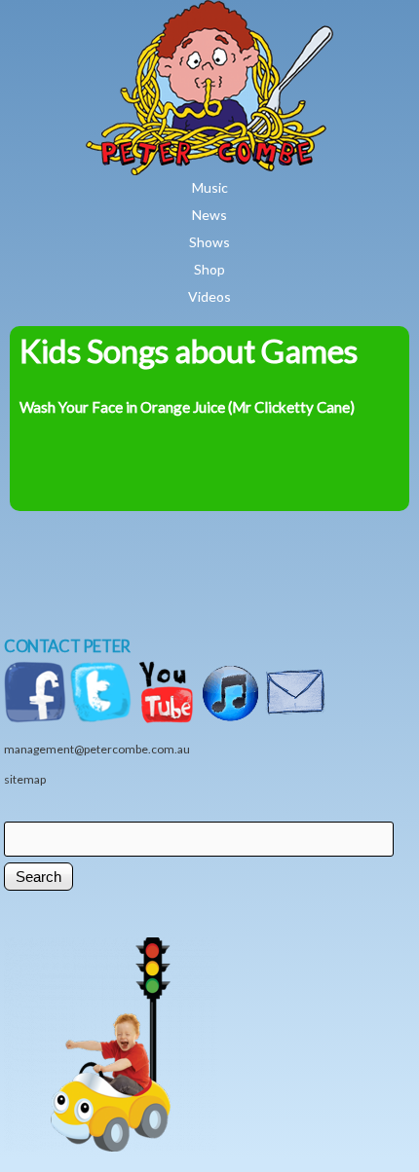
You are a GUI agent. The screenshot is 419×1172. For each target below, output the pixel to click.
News (209, 214)
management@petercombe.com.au (97, 749)
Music (210, 187)
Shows (209, 242)
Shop (209, 269)
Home (267, 13)
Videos (209, 296)
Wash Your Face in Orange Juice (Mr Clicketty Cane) (187, 407)
